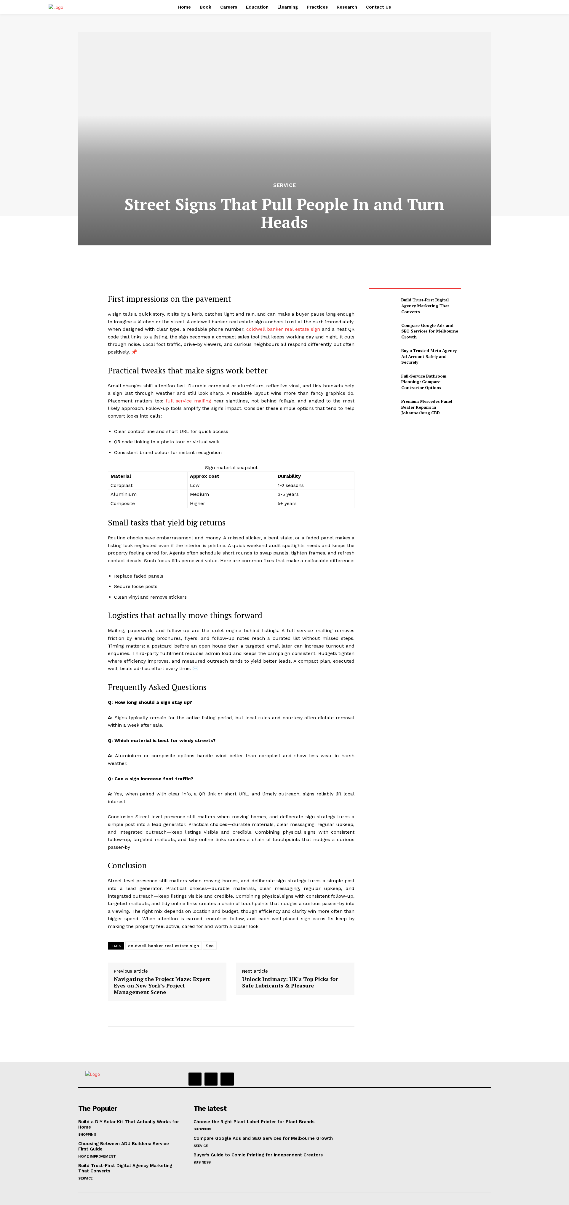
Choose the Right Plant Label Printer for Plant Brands (254, 1121)
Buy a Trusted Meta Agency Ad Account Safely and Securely (429, 356)
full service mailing (188, 401)
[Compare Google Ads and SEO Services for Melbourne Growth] (382, 331)
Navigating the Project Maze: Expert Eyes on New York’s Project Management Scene (162, 985)
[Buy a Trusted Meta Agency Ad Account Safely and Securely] (382, 356)
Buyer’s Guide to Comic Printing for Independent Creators (258, 1155)
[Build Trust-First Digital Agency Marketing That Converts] (382, 305)
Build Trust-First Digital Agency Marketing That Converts (425, 305)
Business (202, 1162)
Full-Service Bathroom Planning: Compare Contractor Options (423, 381)
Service (284, 185)
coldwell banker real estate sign (283, 329)
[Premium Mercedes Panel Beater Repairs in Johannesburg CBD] (382, 407)
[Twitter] (227, 1079)
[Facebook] (195, 1079)
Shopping (87, 1134)
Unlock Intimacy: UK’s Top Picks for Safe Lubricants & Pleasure (290, 982)
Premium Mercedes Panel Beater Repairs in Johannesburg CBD (426, 406)
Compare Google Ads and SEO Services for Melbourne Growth (429, 331)
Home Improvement (97, 1156)
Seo (210, 945)
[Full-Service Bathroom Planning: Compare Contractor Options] (382, 381)
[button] (420, 7)
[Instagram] (211, 1079)
